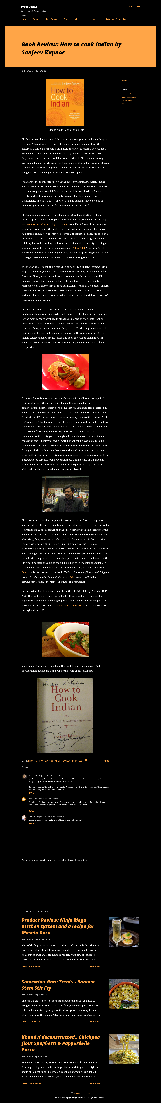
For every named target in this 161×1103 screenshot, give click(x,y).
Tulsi (24, 572)
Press (66, 19)
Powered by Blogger (82, 1093)
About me (79, 19)
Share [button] (124, 80)
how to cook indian (129, 97)
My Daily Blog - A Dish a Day (114, 19)
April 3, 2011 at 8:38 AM (48, 799)
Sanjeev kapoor (127, 100)
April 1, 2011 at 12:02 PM (50, 775)
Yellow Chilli (79, 247)
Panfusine (29, 7)
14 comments (35, 966)
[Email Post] (86, 761)
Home (23, 19)
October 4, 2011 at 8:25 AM (54, 816)
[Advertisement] (61, 880)
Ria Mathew (33, 775)
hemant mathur (127, 94)
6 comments (34, 1022)
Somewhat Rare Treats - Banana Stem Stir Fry (58, 984)
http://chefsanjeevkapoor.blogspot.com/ (44, 224)
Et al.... (93, 19)
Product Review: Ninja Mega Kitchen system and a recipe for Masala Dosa (58, 926)
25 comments (35, 1083)
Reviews (36, 19)
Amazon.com (78, 605)
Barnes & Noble (61, 605)
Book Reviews (51, 19)
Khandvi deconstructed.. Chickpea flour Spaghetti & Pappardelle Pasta (61, 1043)
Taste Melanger (35, 816)
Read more (95, 966)
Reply (31, 793)
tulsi (123, 104)
